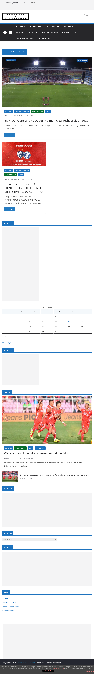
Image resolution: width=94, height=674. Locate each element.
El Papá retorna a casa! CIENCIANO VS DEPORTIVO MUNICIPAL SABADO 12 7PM (23, 188)
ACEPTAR (48, 671)
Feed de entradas (9, 602)
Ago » (10, 342)
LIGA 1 (48, 111)
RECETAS (19, 32)
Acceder (5, 598)
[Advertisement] (20, 264)
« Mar (4, 342)
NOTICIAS (56, 26)
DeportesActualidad (27, 116)
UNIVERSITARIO (40, 448)
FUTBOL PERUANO (37, 26)
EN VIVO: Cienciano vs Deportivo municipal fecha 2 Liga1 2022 (46, 120)
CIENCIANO (8, 111)
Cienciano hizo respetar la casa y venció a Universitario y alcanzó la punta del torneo (54, 475)
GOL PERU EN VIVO (69, 32)
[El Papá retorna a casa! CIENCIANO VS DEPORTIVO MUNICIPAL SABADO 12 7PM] (24, 154)
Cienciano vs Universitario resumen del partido (36, 453)
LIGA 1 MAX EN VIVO (49, 32)
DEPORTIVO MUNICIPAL (22, 111)
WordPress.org (8, 610)
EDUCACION (69, 26)
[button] (46, 26)
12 (69, 321)
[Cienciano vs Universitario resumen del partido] (47, 420)
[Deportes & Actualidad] (5, 32)
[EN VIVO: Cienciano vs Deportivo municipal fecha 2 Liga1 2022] (47, 82)
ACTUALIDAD (21, 26)
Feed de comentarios (10, 606)
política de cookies (57, 668)
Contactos (32, 32)
